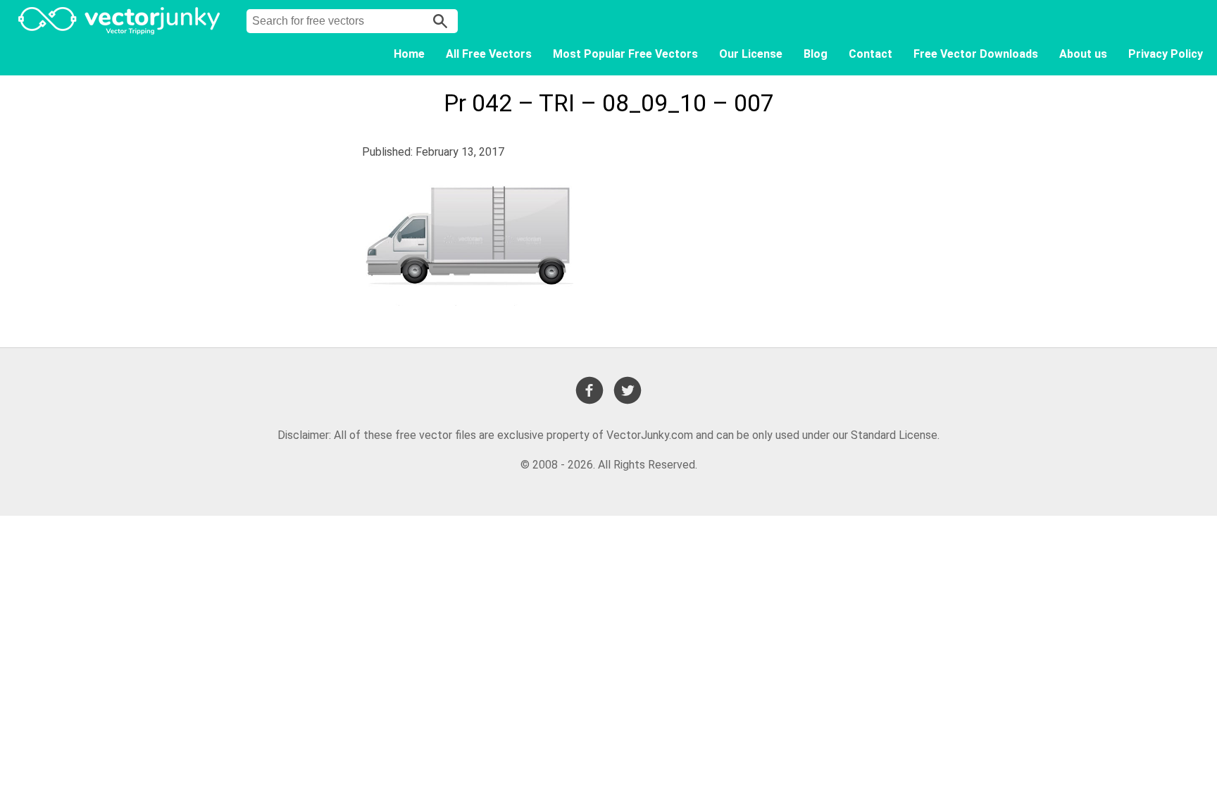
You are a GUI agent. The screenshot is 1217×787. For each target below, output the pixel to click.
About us (1083, 54)
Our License (750, 54)
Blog (816, 54)
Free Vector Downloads (975, 54)
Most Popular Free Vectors (625, 54)
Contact (870, 54)
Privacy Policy (1165, 54)
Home (409, 54)
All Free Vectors (489, 54)
